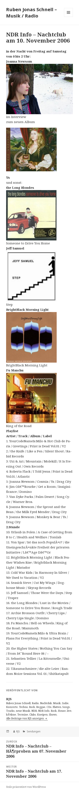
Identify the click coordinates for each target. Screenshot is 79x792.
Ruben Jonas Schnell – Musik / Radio (31, 12)
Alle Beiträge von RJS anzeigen (25, 718)
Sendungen (33, 731)
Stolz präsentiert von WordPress (26, 787)
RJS (18, 731)
